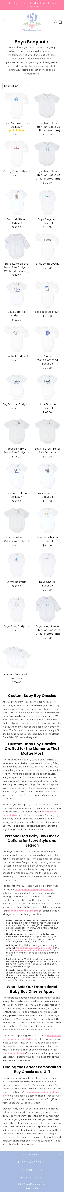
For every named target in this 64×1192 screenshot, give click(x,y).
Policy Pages (31, 1178)
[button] (16, 130)
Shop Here (31, 1154)
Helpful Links (31, 1170)
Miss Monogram (31, 1162)
